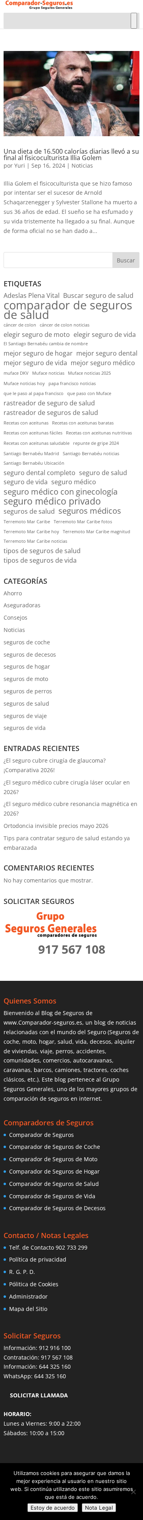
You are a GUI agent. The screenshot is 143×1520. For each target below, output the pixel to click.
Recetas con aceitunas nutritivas (99, 433)
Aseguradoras (22, 605)
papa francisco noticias (72, 383)
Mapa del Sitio (28, 1309)
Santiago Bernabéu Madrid (31, 453)
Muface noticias (48, 373)
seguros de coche (27, 642)
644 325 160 (55, 1366)
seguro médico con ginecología (61, 492)
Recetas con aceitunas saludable (37, 443)
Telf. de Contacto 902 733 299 (48, 1247)
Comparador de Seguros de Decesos (57, 1208)
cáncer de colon (20, 325)
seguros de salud (29, 511)
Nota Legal (99, 1507)
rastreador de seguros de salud (51, 412)
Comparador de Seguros (41, 1135)
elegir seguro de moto (37, 334)
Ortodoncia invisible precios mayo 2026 (56, 825)
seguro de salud (103, 472)
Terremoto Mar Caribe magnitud (96, 531)
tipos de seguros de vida (40, 560)
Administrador (28, 1296)
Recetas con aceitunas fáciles (33, 433)
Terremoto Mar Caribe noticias (35, 541)
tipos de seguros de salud (42, 550)
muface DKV (16, 373)
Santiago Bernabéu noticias (91, 453)
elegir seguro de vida (104, 334)
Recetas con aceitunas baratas (83, 423)
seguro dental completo (39, 472)
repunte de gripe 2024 (96, 443)
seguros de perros (28, 691)
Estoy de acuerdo (53, 1507)
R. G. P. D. (22, 1271)
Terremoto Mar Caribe (27, 521)
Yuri (19, 165)
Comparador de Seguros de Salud (54, 1183)
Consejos (15, 617)
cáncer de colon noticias (64, 325)
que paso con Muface (89, 393)
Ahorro (13, 593)
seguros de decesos (30, 654)
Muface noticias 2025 (89, 373)
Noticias (82, 165)
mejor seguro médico (103, 362)
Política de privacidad (37, 1259)
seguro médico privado (52, 501)
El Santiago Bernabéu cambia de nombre (46, 343)
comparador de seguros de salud (68, 310)
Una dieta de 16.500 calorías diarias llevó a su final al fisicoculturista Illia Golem (71, 154)
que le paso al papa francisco (34, 393)
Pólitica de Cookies (33, 1284)
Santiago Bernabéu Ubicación (34, 463)
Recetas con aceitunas (26, 423)
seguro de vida (26, 481)
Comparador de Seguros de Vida (52, 1196)
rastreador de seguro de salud (49, 403)
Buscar (126, 260)
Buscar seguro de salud (98, 295)
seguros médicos (89, 511)
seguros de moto (26, 679)
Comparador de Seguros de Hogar (54, 1171)
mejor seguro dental (106, 353)
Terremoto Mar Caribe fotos (83, 521)
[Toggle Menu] (134, 21)
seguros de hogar (27, 666)
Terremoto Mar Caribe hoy (31, 531)
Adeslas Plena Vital (32, 295)
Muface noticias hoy (24, 383)
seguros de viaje (25, 716)
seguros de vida (25, 728)
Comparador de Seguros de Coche (54, 1146)
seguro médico (73, 481)
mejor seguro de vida (35, 362)
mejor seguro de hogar (38, 353)
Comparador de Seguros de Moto (53, 1159)
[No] (133, 1492)
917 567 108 (57, 1357)
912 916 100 (55, 1348)
